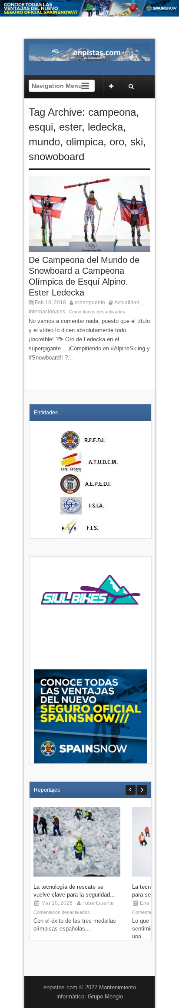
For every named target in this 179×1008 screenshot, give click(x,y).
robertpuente (90, 302)
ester (70, 127)
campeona (112, 112)
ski (136, 142)
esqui (41, 127)
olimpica (84, 142)
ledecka (105, 127)
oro (116, 142)
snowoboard (56, 156)
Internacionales (47, 312)
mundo (44, 142)
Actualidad (126, 302)
